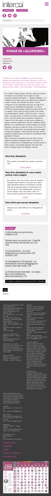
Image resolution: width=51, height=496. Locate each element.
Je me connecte (25, 167)
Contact (25, 197)
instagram (15, 15)
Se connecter (22, 10)
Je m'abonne (25, 213)
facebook (4, 15)
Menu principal (47, 4)
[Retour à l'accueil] (12, 7)
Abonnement (8, 10)
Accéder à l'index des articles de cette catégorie (25, 281)
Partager (10, 67)
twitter (10, 15)
